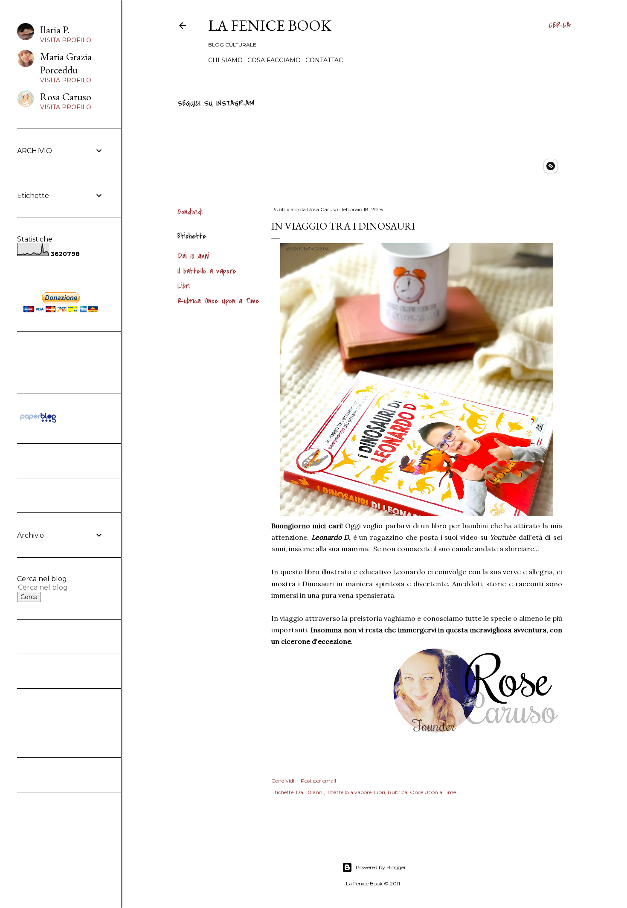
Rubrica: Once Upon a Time (218, 301)
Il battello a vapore (206, 271)
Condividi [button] (190, 212)
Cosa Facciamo (274, 60)
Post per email (318, 780)
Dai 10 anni (193, 256)
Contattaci (325, 60)
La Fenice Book (269, 25)
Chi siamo (225, 60)
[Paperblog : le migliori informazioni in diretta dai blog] (38, 422)
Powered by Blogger (381, 867)
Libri (183, 286)
